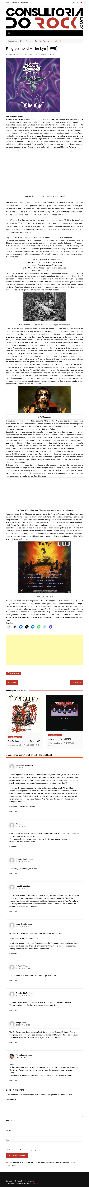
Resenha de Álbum (47, 54)
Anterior (13, 683)
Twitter (74, 2)
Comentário (11, 1100)
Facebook (70, 3)
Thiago (18, 1023)
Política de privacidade (20, 3)
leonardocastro (21, 924)
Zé (17, 824)
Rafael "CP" (20, 966)
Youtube (81, 2)
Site (7, 1140)
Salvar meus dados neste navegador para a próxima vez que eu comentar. (35, 1150)
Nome (9, 1121)
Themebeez (34, 1184)
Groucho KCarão (22, 859)
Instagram (77, 2)
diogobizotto (21, 886)
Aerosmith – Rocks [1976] (59, 739)
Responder (13, 812)
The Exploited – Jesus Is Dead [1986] (24, 741)
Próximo (76, 683)
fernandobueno (21, 1055)
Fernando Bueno (13, 54)
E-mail (9, 1130)
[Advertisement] (44, 650)
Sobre (8, 3)
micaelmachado (15, 745)
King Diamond (14, 673)
